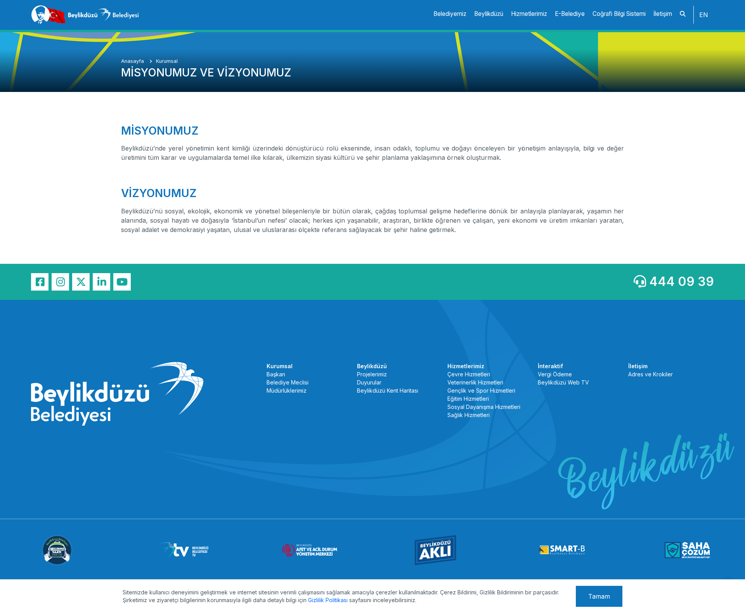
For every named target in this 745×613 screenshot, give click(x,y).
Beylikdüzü (488, 13)
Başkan (276, 374)
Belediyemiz (449, 13)
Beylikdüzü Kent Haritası (387, 390)
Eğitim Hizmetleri (468, 398)
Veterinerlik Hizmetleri (475, 382)
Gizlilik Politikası (328, 600)
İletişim (662, 13)
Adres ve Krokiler (650, 374)
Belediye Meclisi (287, 382)
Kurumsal (167, 61)
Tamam (599, 596)
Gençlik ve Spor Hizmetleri (481, 390)
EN (703, 15)
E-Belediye (570, 13)
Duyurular (369, 382)
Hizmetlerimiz (529, 13)
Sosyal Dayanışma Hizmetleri (483, 406)
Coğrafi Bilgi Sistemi (619, 13)
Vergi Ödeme (555, 374)
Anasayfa (133, 61)
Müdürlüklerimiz (287, 390)
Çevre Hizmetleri (468, 374)
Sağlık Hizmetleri (468, 415)
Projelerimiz (372, 374)
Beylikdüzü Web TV (563, 382)
